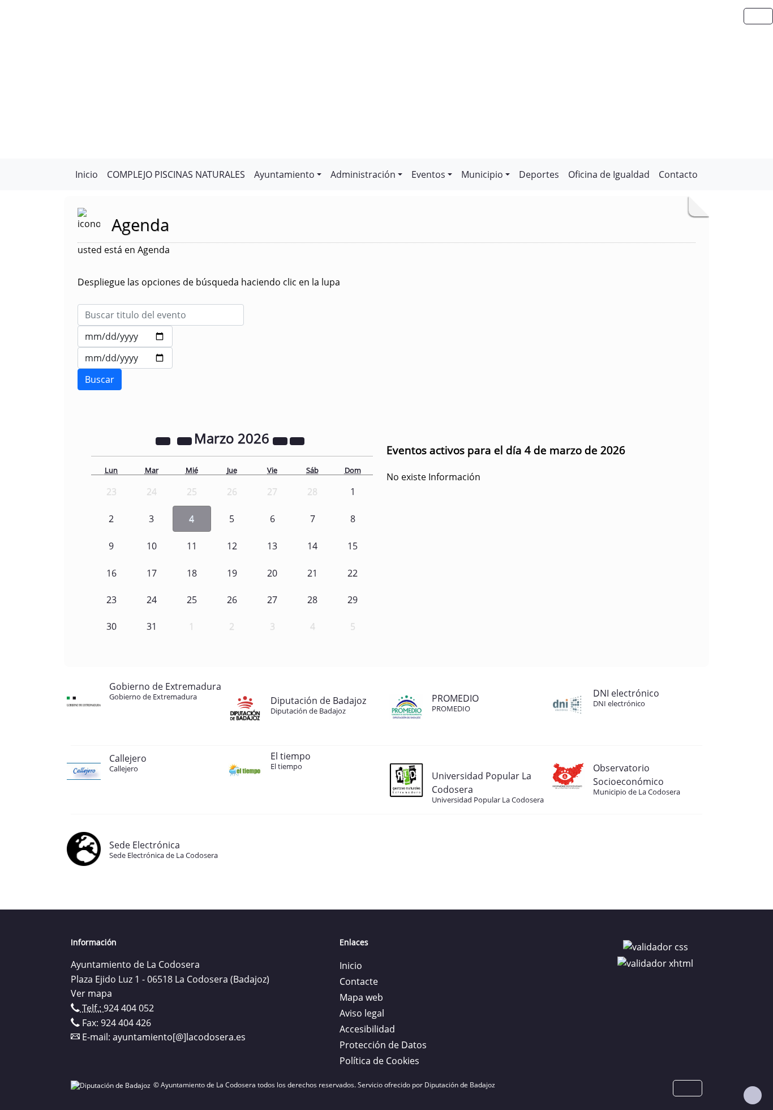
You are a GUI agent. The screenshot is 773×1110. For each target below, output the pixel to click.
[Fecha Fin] (125, 358)
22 (352, 573)
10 (152, 546)
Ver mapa (91, 993)
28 (312, 600)
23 (111, 600)
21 (312, 573)
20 (272, 573)
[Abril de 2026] (297, 440)
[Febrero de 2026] (185, 440)
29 (352, 600)
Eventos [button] (428, 174)
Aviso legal (362, 1013)
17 (152, 573)
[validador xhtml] (655, 963)
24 (152, 600)
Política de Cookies (379, 1060)
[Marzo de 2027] (281, 440)
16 (111, 573)
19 (232, 573)
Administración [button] (363, 174)
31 (152, 626)
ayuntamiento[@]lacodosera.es (179, 1037)
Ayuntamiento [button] (284, 174)
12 (232, 546)
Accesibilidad (367, 1029)
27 (272, 600)
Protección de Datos (383, 1045)
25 (192, 600)
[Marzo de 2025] (164, 440)
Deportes (539, 174)
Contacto (678, 174)
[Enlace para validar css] (655, 946)
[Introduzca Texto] (161, 315)
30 (111, 626)
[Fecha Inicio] (125, 336)
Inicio (86, 174)
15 (352, 546)
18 (192, 573)
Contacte (359, 981)
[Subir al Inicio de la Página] (753, 1095)
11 (192, 546)
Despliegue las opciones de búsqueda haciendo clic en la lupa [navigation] (209, 282)
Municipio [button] (482, 174)
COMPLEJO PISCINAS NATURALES (176, 174)
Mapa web (361, 997)
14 (312, 546)
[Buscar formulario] (100, 379)
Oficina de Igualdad (609, 174)
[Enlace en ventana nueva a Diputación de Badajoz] (112, 1085)
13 (272, 546)
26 (232, 600)
